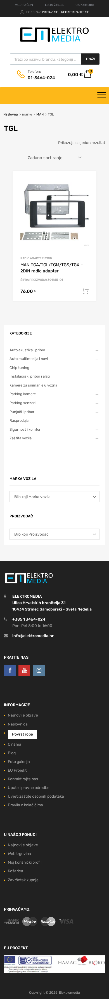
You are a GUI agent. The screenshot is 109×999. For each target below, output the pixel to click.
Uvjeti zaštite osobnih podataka (36, 796)
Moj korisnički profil (24, 862)
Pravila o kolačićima (25, 805)
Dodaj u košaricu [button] (85, 291)
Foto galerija (19, 761)
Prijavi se (50, 12)
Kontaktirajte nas (23, 779)
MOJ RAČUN (24, 5)
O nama (14, 744)
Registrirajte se (75, 12)
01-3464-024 (41, 77)
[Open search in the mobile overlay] (54, 59)
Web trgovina (19, 853)
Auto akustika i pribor (27, 350)
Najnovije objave (23, 715)
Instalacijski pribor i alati (30, 376)
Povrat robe (22, 734)
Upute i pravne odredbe (28, 787)
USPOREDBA (84, 5)
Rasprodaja (19, 420)
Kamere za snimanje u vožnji (33, 385)
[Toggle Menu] (101, 95)
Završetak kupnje (23, 880)
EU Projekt (17, 770)
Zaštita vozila (21, 438)
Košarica (15, 871)
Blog (12, 753)
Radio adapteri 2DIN (36, 258)
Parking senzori (22, 403)
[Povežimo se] (10, 670)
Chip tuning (19, 368)
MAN (40, 114)
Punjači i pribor (22, 412)
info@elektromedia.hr (33, 635)
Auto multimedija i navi (29, 359)
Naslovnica (18, 724)
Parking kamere (23, 394)
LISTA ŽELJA (54, 5)
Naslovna (10, 114)
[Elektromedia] (54, 41)
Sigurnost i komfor (25, 429)
